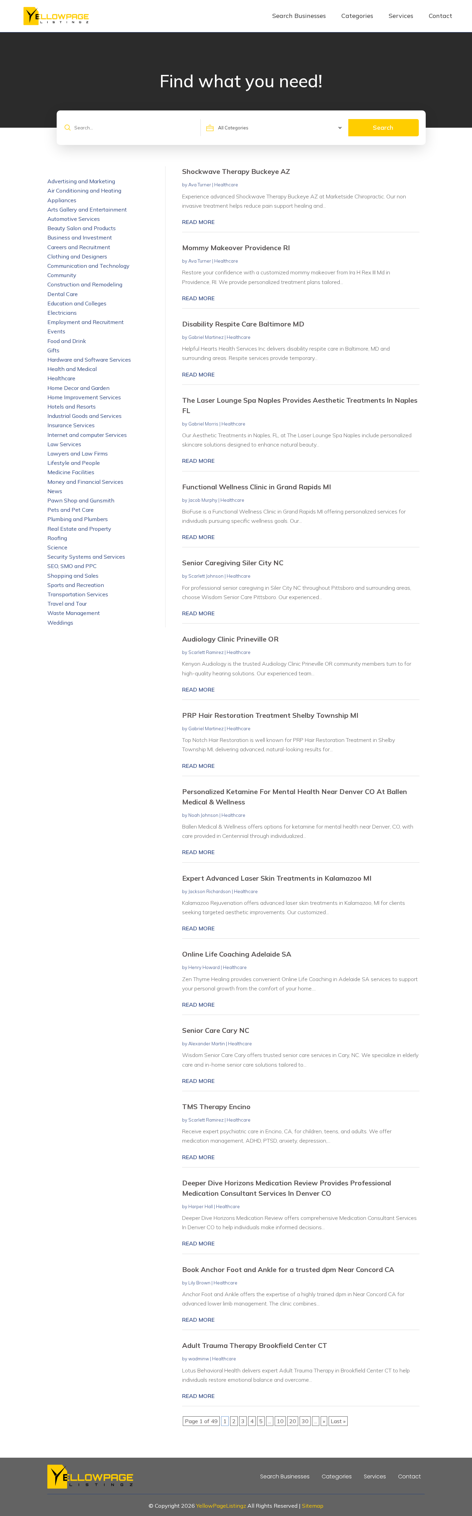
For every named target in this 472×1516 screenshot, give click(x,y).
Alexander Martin (206, 1043)
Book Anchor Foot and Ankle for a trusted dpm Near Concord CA (288, 1269)
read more (198, 221)
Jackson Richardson (209, 891)
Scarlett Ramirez (206, 652)
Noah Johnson (203, 815)
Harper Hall (200, 1206)
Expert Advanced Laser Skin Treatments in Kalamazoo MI (276, 878)
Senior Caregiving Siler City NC (232, 562)
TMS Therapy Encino (216, 1106)
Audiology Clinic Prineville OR (230, 639)
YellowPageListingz (221, 1505)
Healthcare (226, 184)
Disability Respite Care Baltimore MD (243, 324)
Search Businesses (299, 16)
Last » (338, 1421)
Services (401, 16)
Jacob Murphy (202, 500)
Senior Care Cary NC (215, 1030)
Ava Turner (199, 184)
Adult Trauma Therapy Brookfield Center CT (254, 1345)
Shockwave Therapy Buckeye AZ (236, 171)
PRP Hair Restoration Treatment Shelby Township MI (270, 715)
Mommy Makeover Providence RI (236, 247)
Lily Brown (199, 1282)
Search (383, 127)
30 (305, 1421)
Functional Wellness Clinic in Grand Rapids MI (256, 486)
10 (280, 1421)
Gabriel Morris (203, 424)
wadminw (198, 1358)
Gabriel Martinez (206, 337)
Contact (440, 16)
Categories (357, 16)
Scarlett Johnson (206, 576)
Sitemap (312, 1505)
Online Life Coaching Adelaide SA (236, 954)
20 (292, 1421)
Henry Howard (204, 967)
